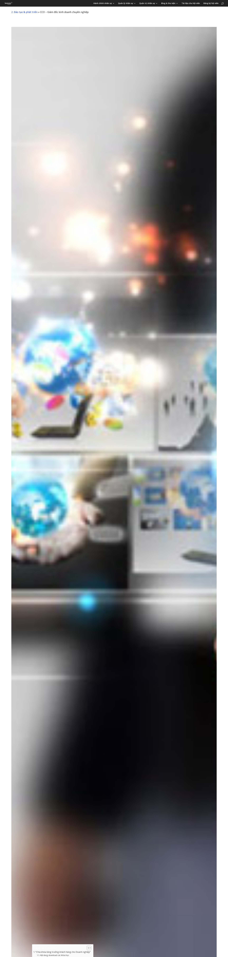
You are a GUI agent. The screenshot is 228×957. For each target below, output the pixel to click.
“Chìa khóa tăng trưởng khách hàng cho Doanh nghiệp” (63, 952)
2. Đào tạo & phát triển (24, 12)
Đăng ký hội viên (210, 3)
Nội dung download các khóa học (54, 955)
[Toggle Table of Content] (88, 948)
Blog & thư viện (168, 3)
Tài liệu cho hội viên (191, 3)
